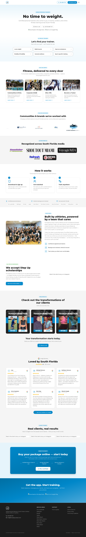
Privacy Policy (70, 511)
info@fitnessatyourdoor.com (14, 517)
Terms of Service (71, 509)
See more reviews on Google (44, 412)
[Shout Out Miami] (40, 150)
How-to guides (55, 509)
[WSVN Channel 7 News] (49, 157)
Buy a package (44, 468)
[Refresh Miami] (35, 157)
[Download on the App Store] (36, 30)
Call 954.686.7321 (48, 26)
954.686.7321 (10, 515)
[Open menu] (79, 2)
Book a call (37, 26)
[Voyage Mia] (67, 150)
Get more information (14, 283)
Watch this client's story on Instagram (59, 274)
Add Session (68, 532)
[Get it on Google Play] (51, 30)
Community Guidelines (72, 513)
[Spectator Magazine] (16, 150)
